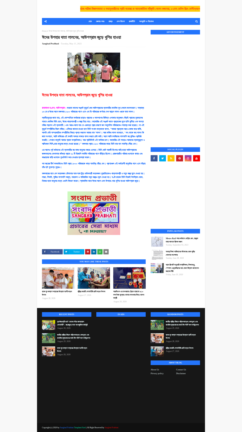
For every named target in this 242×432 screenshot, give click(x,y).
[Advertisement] (175, 87)
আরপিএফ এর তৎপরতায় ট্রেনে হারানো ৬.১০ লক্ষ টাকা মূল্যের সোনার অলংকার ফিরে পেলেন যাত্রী (128, 294)
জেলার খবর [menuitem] (100, 21)
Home (44, 31)
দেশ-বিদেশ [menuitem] (121, 21)
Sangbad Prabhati (50, 43)
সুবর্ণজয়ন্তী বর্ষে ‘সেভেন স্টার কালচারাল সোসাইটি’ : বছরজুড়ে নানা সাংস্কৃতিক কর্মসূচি (72, 323)
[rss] (171, 158)
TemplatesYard (80, 427)
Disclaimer (181, 373)
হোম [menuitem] (90, 21)
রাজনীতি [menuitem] (132, 21)
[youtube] (196, 158)
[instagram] (188, 158)
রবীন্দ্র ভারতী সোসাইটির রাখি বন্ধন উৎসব (91, 291)
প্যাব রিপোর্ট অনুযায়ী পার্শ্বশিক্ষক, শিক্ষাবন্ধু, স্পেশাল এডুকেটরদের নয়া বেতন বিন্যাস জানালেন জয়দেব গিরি (182, 267)
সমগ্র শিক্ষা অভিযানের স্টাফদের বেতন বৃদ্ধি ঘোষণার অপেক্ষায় (180, 253)
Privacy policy (157, 373)
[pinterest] (179, 158)
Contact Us (181, 369)
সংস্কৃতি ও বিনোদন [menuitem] (146, 21)
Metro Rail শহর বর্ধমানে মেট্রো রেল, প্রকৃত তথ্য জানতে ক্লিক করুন (182, 240)
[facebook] (154, 158)
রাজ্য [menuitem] (110, 21)
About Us (155, 369)
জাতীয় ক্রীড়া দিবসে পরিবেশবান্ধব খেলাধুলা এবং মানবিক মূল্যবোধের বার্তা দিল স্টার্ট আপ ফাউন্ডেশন (73, 336)
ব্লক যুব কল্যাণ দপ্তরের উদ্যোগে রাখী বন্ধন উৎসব (57, 293)
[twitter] (162, 158)
